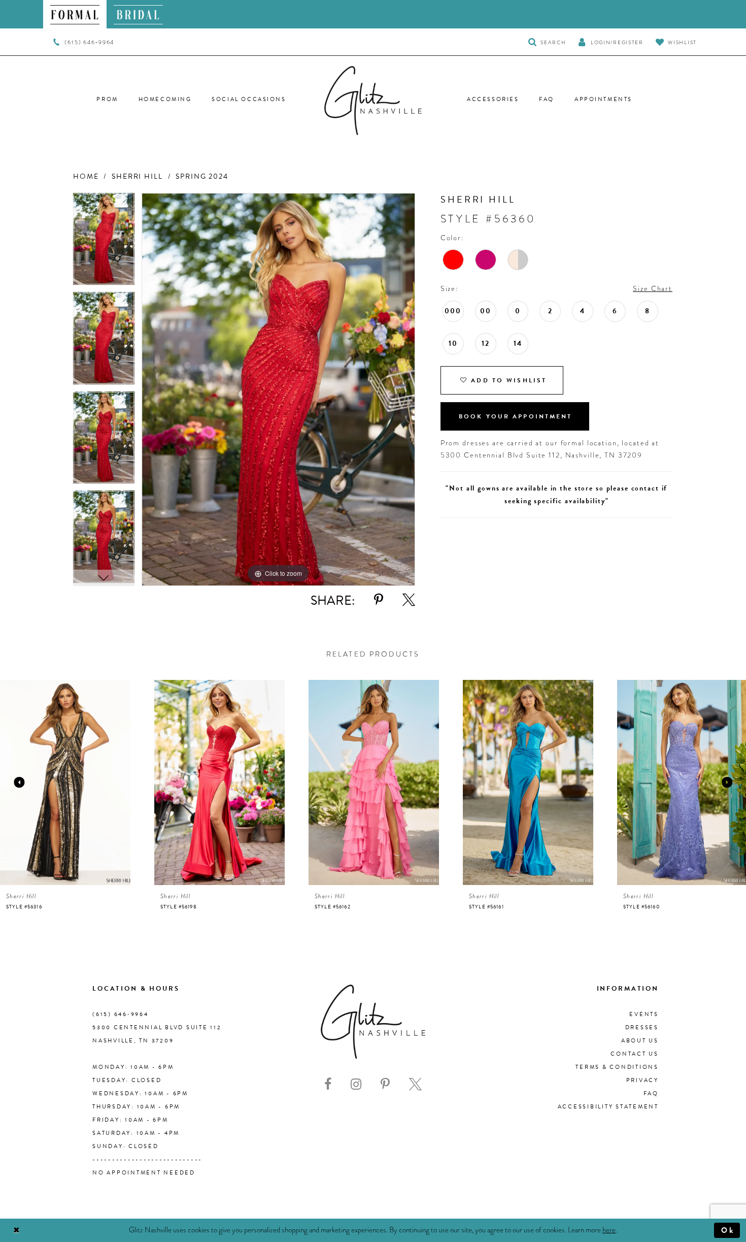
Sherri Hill (137, 176)
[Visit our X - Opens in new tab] (415, 1084)
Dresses (642, 1027)
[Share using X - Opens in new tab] (408, 600)
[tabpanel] (103, 242)
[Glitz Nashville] (373, 100)
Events (644, 1014)
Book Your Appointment (515, 416)
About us (640, 1040)
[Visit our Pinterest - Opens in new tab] (385, 1084)
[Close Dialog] (16, 1230)
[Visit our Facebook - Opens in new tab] (327, 1084)
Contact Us (635, 1054)
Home (85, 176)
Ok (728, 1230)
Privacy (642, 1080)
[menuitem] (75, 14)
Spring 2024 (202, 176)
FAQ (651, 1093)
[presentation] (65, 782)
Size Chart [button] (652, 288)
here (609, 1229)
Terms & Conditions (617, 1067)
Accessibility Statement (608, 1106)
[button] (610, 41)
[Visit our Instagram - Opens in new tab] (356, 1084)
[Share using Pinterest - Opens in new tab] (378, 600)
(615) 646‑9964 (120, 1014)
